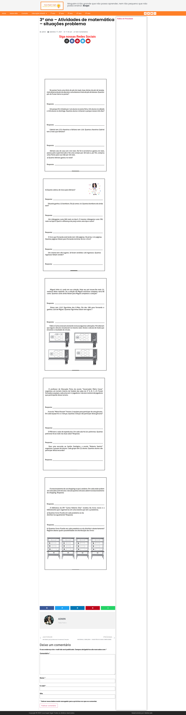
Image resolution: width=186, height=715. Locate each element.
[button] (47, 608)
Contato (25, 13)
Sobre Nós (14, 13)
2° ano (61, 13)
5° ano (87, 13)
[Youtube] (151, 13)
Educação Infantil (38, 13)
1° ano (53, 13)
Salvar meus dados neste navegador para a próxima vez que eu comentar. (69, 701)
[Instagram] (155, 13)
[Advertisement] (77, 58)
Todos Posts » (62, 623)
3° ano (70, 13)
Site (41, 693)
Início (4, 13)
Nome (43, 678)
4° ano (78, 13)
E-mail (43, 685)
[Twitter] (148, 13)
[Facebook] (145, 13)
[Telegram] (82, 41)
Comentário (45, 653)
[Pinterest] (77, 41)
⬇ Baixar (74, 125)
